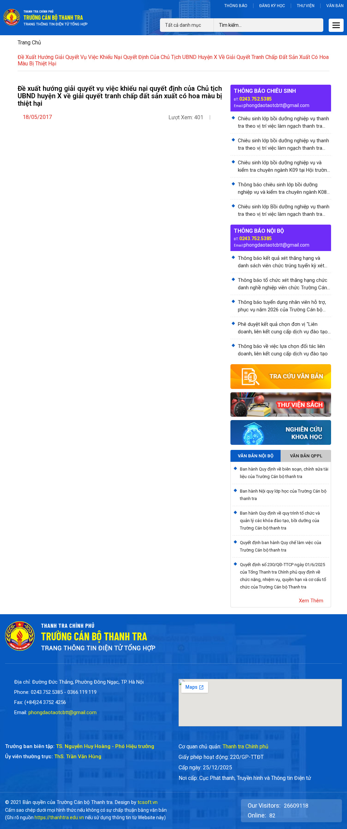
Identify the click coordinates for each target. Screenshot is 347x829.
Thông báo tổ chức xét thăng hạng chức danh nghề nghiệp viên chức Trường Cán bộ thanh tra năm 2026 (282, 284)
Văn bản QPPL (306, 455)
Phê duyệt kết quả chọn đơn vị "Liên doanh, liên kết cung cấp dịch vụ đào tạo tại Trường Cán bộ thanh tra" (283, 328)
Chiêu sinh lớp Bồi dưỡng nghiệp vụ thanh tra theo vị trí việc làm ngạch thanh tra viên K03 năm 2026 (283, 211)
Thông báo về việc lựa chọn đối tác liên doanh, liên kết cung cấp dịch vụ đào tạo (283, 350)
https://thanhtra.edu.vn (59, 817)
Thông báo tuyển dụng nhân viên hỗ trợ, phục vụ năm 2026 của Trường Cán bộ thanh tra (282, 306)
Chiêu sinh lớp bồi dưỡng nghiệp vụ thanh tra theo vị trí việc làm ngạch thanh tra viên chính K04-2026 (283, 145)
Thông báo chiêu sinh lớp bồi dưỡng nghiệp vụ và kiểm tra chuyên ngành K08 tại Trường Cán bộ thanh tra (282, 189)
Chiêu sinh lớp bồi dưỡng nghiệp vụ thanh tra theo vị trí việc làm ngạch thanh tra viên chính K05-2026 (283, 123)
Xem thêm (311, 601)
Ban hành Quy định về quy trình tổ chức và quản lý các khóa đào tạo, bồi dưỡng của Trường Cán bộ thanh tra (280, 521)
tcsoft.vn (148, 802)
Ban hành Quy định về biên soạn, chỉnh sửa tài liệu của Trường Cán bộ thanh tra (284, 473)
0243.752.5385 (255, 99)
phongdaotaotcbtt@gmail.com (276, 105)
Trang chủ (29, 42)
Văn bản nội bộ (255, 455)
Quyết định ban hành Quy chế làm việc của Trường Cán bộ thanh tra (280, 546)
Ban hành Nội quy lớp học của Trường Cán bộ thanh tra (283, 495)
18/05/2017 (37, 117)
